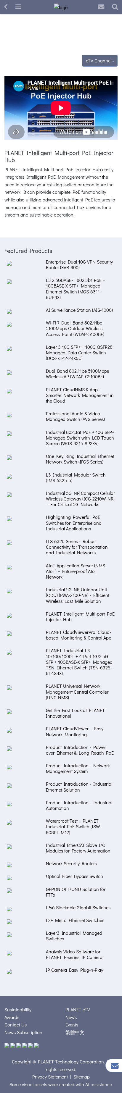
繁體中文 (74, 1032)
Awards (11, 1017)
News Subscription (23, 1032)
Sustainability (17, 1009)
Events (71, 1024)
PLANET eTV (77, 1009)
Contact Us (15, 1024)
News (71, 1017)
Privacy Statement (50, 1076)
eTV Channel (99, 60)
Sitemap (81, 1076)
